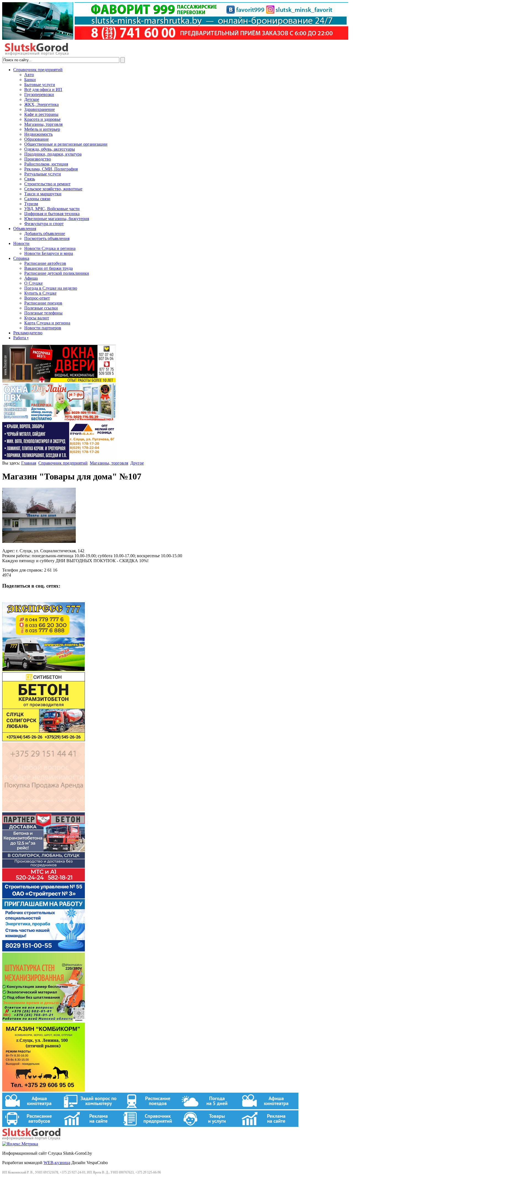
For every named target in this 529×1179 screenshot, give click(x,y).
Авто (29, 74)
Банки (30, 79)
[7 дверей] (59, 380)
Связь (29, 179)
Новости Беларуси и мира (48, 253)
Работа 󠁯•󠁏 (21, 337)
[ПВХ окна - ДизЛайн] (59, 419)
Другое (137, 463)
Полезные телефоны (43, 313)
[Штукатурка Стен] (43, 1020)
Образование (36, 139)
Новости (21, 243)
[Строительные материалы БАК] (59, 458)
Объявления (24, 228)
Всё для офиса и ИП (43, 89)
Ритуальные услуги (42, 174)
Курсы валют (36, 318)
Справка (21, 258)
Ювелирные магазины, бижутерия (56, 218)
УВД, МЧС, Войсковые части (52, 208)
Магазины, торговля (43, 124)
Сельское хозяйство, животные (53, 188)
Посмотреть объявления (46, 238)
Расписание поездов (43, 303)
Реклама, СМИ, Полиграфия (51, 169)
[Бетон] (43, 739)
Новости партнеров (42, 328)
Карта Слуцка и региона (47, 323)
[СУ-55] (43, 950)
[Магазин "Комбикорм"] (43, 1090)
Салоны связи (37, 198)
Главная (28, 463)
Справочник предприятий (38, 69)
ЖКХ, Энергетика (41, 104)
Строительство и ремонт (47, 184)
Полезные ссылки (41, 308)
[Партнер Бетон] (43, 879)
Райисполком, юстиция (46, 164)
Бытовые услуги (39, 84)
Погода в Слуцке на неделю (50, 288)
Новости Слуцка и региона (49, 248)
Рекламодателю (27, 332)
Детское (31, 99)
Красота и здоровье (42, 119)
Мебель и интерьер (42, 129)
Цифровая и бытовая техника (52, 213)
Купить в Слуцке (40, 293)
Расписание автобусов (45, 263)
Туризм (31, 203)
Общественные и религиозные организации (65, 144)
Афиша (31, 278)
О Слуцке (33, 283)
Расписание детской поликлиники (56, 273)
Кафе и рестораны (41, 114)
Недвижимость (38, 134)
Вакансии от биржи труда (48, 268)
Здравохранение (39, 109)
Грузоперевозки (39, 94)
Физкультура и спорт (44, 223)
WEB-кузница (57, 1162)
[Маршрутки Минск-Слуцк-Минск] (43, 669)
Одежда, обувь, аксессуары (49, 149)
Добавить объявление (44, 233)
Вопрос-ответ (37, 298)
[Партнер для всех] (43, 809)
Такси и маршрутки (42, 193)
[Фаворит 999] (175, 38)
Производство (37, 159)
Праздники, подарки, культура (53, 154)
